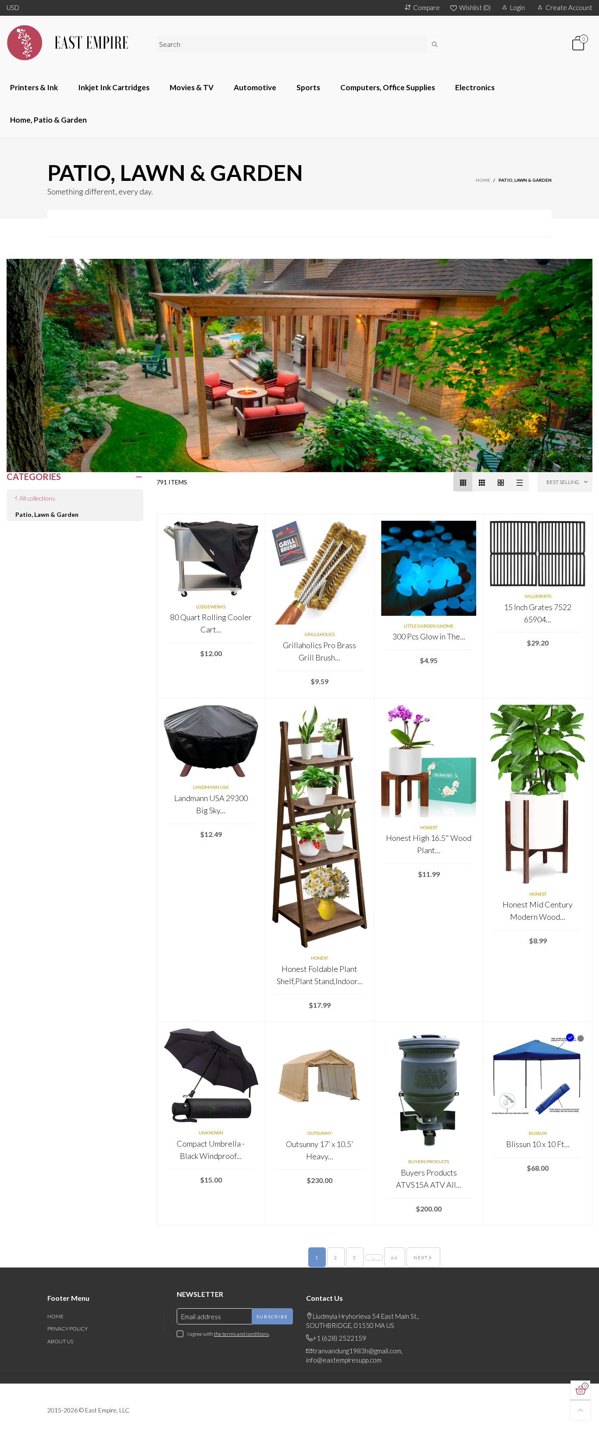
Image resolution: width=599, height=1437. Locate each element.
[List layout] (519, 482)
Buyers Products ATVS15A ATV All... (428, 1179)
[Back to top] (580, 1410)
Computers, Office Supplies (387, 87)
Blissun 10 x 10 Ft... (538, 1144)
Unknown (211, 1132)
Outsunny (319, 1133)
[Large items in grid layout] (481, 482)
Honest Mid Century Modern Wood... (538, 911)
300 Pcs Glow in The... (428, 636)
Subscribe (272, 1316)
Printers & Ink (34, 87)
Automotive (255, 87)
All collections (37, 498)
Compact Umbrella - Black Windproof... (211, 1150)
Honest (319, 957)
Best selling (562, 482)
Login (517, 7)
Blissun (538, 1133)
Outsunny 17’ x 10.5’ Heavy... (319, 1150)
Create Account (569, 7)
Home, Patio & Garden (48, 119)
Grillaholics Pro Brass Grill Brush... (319, 651)
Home (55, 1316)
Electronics (475, 87)
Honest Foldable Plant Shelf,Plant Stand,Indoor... (320, 975)
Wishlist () (475, 7)
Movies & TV (192, 87)
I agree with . (228, 1334)
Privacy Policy (67, 1328)
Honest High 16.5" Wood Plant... (428, 844)
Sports (308, 87)
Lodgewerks (210, 606)
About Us (60, 1341)
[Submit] (434, 44)
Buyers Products (428, 1161)
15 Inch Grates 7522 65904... (537, 613)
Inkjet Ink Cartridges (114, 87)
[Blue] (570, 1037)
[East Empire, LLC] (75, 43)
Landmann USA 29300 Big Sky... (211, 804)
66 (394, 1257)
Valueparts (537, 596)
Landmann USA (211, 787)
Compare (426, 7)
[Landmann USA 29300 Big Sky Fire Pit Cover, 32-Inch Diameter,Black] (211, 741)
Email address (201, 1316)
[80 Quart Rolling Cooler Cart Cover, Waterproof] (211, 559)
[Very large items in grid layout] (500, 482)
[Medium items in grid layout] (462, 482)
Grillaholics (320, 634)
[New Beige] (580, 1038)
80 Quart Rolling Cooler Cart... (211, 623)
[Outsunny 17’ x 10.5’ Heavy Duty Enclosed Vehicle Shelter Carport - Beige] (319, 1076)
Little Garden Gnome (428, 625)
